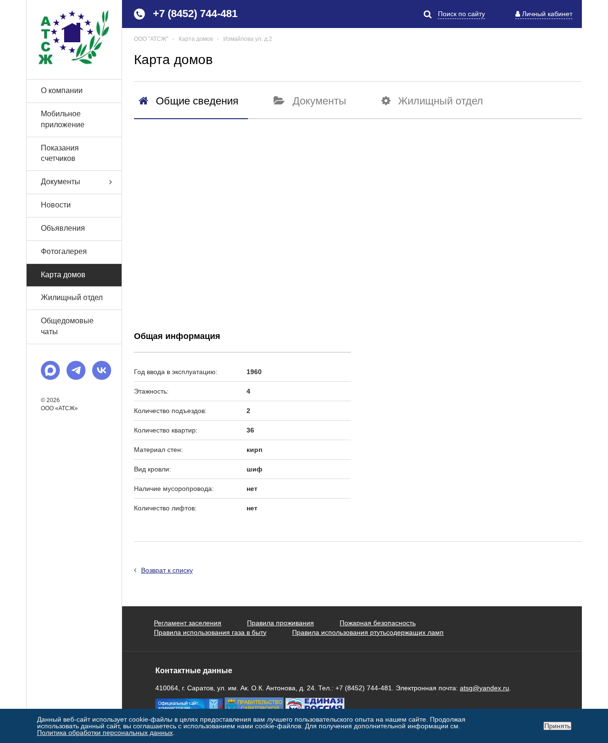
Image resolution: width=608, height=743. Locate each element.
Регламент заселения (187, 623)
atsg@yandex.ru (484, 688)
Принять (557, 726)
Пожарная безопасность (378, 623)
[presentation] (188, 101)
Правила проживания (280, 623)
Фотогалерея (64, 251)
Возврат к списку (167, 570)
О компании (62, 90)
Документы (60, 182)
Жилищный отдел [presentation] (440, 101)
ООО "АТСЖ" (151, 39)
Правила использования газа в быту (210, 632)
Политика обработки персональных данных (105, 732)
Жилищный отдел (72, 297)
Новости (56, 205)
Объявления (63, 228)
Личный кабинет (547, 14)
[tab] (191, 106)
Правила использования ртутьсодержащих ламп (368, 632)
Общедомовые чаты (67, 326)
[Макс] (50, 370)
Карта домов (63, 275)
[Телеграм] (76, 370)
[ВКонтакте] (101, 370)
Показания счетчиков (60, 153)
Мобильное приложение (63, 119)
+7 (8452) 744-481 (195, 13)
